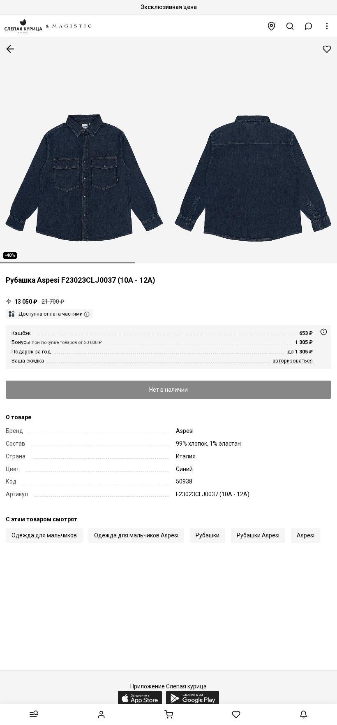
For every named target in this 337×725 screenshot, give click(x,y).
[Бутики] (271, 26)
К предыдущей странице (10, 49)
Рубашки (207, 535)
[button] (308, 26)
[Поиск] (290, 26)
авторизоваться (292, 361)
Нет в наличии (168, 389)
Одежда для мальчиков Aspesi (136, 535)
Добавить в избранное (327, 49)
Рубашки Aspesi (258, 535)
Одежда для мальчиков (44, 535)
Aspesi (305, 535)
